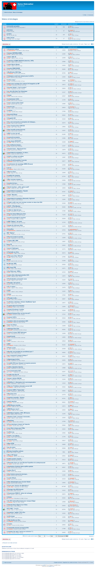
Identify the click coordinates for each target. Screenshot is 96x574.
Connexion (90, 14)
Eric (71, 26)
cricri (9, 111)
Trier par (48, 536)
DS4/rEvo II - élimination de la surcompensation (22, 382)
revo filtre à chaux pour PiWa (16, 428)
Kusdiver (72, 106)
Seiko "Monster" (12, 194)
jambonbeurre (11, 50)
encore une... (11, 106)
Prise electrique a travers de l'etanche (19, 424)
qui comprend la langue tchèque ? (18, 355)
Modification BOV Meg (14, 72)
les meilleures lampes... (15, 145)
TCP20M (72, 80)
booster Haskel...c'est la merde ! (17, 87)
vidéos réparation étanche (15, 367)
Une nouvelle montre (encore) (16, 129)
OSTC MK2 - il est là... (13, 508)
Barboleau (11, 420)
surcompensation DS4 (14, 370)
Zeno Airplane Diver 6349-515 (16, 126)
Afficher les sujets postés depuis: (30, 536)
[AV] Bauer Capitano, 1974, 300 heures (19, 413)
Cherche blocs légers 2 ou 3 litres (17, 504)
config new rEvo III (13, 374)
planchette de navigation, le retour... (18, 152)
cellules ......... (12, 110)
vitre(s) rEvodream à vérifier (16, 309)
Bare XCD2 (11, 443)
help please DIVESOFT (14, 141)
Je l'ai (9, 168)
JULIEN (72, 462)
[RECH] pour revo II (13, 409)
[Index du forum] (10, 6)
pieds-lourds (11, 336)
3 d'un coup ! (11, 80)
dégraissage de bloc (14, 359)
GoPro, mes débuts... (14, 436)
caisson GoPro (12, 317)
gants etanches (12, 401)
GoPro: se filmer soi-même (16, 156)
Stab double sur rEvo (14, 520)
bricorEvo (11, 229)
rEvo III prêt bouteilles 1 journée (17, 160)
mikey (9, 85)
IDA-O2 (9, 259)
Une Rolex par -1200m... (15, 271)
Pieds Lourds (12, 348)
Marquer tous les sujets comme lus (70, 44)
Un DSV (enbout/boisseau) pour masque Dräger (21, 501)
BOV (9, 344)
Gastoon (10, 529)
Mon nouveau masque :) (15, 179)
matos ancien (10, 37)
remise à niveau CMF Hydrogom (17, 332)
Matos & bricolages (17, 12)
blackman (10, 73)
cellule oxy (11, 432)
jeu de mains (11, 447)
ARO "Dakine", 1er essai (15, 221)
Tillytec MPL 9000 (13, 240)
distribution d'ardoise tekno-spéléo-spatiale (20, 466)
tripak (9, 142)
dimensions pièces (13, 49)
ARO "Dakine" (11, 233)
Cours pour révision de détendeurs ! (18, 485)
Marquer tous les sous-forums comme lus (84, 21)
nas (71, 114)
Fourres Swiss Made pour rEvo (17, 214)
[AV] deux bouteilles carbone (15, 451)
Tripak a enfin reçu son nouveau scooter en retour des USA (25, 202)
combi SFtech (12, 478)
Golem (10, 497)
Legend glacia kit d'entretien (16, 305)
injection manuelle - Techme (16, 397)
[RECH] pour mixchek (14, 405)
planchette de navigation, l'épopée (18, 191)
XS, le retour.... (12, 286)
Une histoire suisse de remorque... (18, 474)
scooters (9, 34)
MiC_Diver (10, 486)
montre (10, 524)
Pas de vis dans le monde (15, 237)
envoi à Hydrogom (13, 248)
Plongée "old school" (14, 282)
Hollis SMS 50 (12, 57)
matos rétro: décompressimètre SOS (18, 275)
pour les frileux (12, 325)
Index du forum (8, 12)
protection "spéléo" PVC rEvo (16, 512)
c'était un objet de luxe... (15, 210)
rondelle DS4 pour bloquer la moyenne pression (22, 363)
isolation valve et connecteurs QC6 (18, 321)
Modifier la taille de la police (91, 12)
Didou (71, 351)
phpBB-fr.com (51, 566)
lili (8, 77)
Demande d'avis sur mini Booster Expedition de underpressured (26, 462)
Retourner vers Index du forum (10, 542)
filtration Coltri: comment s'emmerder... (19, 416)
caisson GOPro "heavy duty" (16, 390)
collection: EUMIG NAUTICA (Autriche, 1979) (20, 60)
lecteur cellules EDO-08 (14, 378)
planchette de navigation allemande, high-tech (21, 198)
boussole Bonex (12, 114)
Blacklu (72, 309)
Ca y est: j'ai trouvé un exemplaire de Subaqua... (22, 122)
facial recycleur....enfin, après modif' (18, 187)
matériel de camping (14, 175)
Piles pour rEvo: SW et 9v (15, 256)
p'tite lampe (11, 516)
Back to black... (12, 171)
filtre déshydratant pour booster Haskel (19, 482)
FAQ (85, 14)
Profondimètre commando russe (17, 279)
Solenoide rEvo (12, 439)
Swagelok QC (12, 118)
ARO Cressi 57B (11, 267)
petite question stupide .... (15, 459)
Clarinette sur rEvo (13, 252)
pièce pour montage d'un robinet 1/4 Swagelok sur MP (23, 83)
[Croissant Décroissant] (62, 536)
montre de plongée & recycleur (17, 217)
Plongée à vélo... (13, 298)
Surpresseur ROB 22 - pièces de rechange (20, 493)
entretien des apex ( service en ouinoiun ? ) (20, 531)
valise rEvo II (11, 470)
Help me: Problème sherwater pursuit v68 (20, 386)
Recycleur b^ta (12, 393)
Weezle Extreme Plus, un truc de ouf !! (19, 313)
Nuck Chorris (73, 505)
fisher (9, 294)
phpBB (43, 565)
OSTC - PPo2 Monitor (14, 206)
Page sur (87, 44)
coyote (71, 30)
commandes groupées (13, 26)
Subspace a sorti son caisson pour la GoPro (21, 76)
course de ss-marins (14, 137)
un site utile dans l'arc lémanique (17, 91)
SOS (9, 290)
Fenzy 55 (9, 244)
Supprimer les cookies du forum (70, 562)
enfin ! (10, 340)
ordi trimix (10, 30)
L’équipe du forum (58, 562)
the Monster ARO (11, 263)
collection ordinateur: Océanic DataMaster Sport (22, 302)
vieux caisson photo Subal (15, 103)
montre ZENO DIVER (14, 68)
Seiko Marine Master (14, 64)
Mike (9, 215)
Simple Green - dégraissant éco (17, 148)
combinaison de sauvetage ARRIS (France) (20, 164)
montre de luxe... (13, 183)
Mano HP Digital (12, 455)
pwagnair (10, 169)
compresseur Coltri (13, 99)
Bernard (10, 161)
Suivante (91, 536)
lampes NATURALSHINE (15, 53)
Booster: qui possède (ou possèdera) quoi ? (20, 351)
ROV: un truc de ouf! (14, 133)
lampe (9, 95)
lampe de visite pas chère (15, 225)
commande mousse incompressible (18, 527)
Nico (71, 206)
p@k (71, 202)
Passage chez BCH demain (15, 489)
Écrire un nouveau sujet (6, 44)
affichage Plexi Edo (13, 328)
